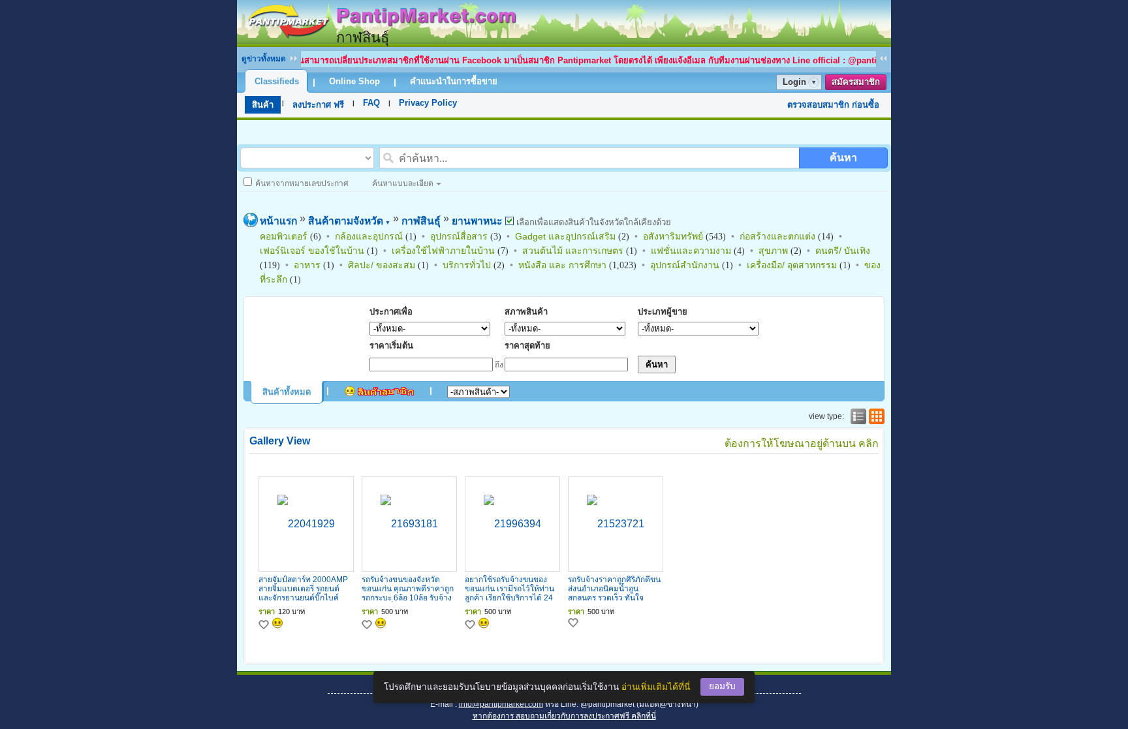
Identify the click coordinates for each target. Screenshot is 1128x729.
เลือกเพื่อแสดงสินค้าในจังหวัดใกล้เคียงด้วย (592, 222)
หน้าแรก (278, 220)
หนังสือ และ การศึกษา (562, 265)
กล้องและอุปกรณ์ (369, 236)
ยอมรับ (722, 686)
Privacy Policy (428, 103)
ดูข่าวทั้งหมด (264, 58)
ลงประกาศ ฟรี (318, 105)
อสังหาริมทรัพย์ (673, 236)
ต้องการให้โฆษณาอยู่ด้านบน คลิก (802, 443)
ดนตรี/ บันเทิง (842, 250)
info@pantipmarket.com (501, 704)
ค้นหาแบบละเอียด (402, 183)
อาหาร (307, 265)
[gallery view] (875, 416)
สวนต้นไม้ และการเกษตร (572, 250)
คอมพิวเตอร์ (283, 236)
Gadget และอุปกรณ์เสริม (565, 236)
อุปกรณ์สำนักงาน (684, 265)
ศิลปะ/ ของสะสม (381, 265)
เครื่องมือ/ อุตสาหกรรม (792, 265)
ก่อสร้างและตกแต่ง (777, 236)
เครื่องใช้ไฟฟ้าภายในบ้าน (443, 250)
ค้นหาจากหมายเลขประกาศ (302, 183)
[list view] (857, 416)
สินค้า (263, 105)
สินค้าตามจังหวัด (349, 220)
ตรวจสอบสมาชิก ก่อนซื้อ (833, 105)
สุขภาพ (773, 250)
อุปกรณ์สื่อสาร (459, 236)
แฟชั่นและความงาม (691, 250)
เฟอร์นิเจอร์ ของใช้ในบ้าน (312, 250)
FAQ (371, 103)
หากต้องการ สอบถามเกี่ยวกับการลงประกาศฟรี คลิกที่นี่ (564, 716)
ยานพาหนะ (477, 220)
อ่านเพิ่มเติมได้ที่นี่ (655, 687)
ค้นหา (843, 157)
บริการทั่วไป (467, 265)
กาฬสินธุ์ (421, 220)
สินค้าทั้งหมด (286, 392)
